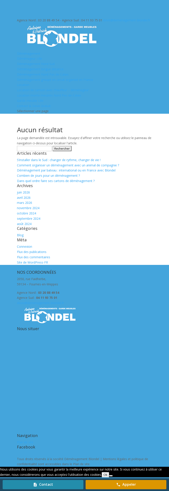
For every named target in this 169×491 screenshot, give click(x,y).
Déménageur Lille (29, 58)
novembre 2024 (28, 208)
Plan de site (25, 442)
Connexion (24, 246)
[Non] (111, 475)
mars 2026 (24, 203)
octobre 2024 (26, 213)
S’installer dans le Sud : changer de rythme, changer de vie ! (59, 160)
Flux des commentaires (33, 257)
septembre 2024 (28, 218)
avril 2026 (24, 197)
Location (23, 85)
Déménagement (28, 53)
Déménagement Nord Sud (36, 64)
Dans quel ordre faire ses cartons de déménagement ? (56, 181)
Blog (20, 235)
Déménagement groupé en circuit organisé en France (55, 80)
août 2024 (24, 224)
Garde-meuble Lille (30, 101)
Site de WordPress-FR (32, 262)
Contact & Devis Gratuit (34, 106)
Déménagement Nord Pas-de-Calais (43, 74)
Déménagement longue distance (40, 69)
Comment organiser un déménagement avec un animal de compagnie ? (68, 165)
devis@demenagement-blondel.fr (40, 303)
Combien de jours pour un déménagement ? (48, 175)
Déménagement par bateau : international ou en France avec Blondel (66, 170)
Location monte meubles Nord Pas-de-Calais (49, 95)
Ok (105, 475)
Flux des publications (31, 252)
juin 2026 (23, 192)
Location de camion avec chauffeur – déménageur (53, 90)
